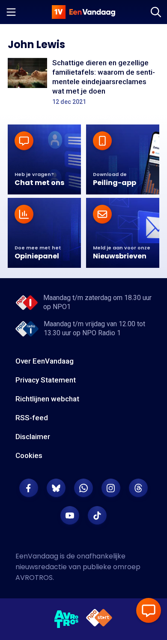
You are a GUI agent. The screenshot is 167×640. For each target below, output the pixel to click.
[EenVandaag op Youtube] (69, 515)
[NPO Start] (99, 619)
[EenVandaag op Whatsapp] (83, 488)
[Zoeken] (155, 12)
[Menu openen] (11, 12)
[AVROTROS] (66, 619)
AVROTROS (34, 577)
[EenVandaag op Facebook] (28, 488)
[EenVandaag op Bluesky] (56, 488)
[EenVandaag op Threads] (138, 488)
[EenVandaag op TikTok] (97, 515)
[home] (83, 12)
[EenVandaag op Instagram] (110, 488)
